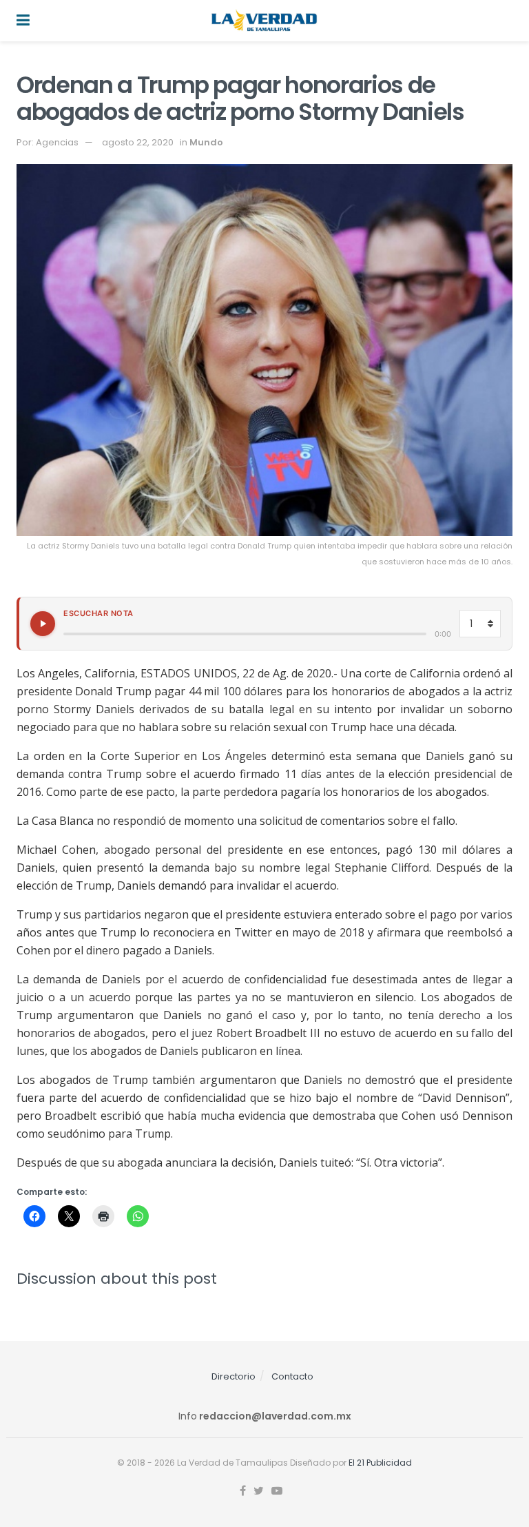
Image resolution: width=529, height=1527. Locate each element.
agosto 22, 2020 (138, 142)
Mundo (206, 142)
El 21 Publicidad (380, 1462)
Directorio (233, 1376)
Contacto (292, 1376)
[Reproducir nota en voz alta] (42, 623)
